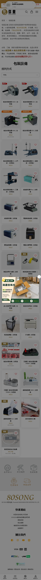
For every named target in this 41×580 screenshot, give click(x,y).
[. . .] (20, 290)
